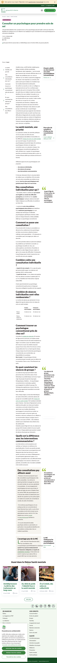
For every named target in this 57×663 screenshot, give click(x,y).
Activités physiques (34, 638)
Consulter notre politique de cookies (11, 645)
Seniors (31, 630)
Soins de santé (33, 632)
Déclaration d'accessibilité (32, 661)
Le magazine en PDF (50, 5)
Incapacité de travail (34, 623)
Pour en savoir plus (47, 546)
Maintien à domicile (34, 628)
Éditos (4, 613)
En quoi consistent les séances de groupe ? (8, 100)
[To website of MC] (3, 10)
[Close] (55, 2)
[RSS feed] (53, 606)
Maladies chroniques (34, 645)
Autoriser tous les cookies (14, 648)
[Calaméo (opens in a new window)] (49, 606)
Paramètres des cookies (13, 657)
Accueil (3, 16)
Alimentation (32, 640)
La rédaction (6, 620)
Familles (31, 620)
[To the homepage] (15, 10)
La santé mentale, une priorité (8, 69)
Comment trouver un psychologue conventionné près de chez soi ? (9, 89)
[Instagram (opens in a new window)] (40, 606)
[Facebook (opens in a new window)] (32, 606)
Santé (8, 16)
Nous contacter (7, 623)
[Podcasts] (45, 606)
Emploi (31, 618)
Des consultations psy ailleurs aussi (8, 109)
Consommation (33, 613)
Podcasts (5, 618)
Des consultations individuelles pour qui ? (8, 78)
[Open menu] (42, 10)
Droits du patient (33, 616)
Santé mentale (14, 16)
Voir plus (28, 599)
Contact (42, 5)
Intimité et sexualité (34, 643)
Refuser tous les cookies (13, 652)
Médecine (31, 647)
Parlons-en (46, 77)
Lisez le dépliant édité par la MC (48, 138)
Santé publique (33, 655)
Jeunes (31, 625)
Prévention (32, 650)
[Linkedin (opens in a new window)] (36, 606)
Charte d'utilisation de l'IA (44, 661)
